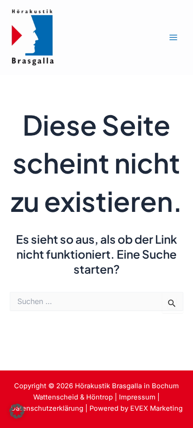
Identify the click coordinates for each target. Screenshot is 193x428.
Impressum (137, 397)
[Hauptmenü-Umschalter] (173, 37)
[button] (17, 411)
